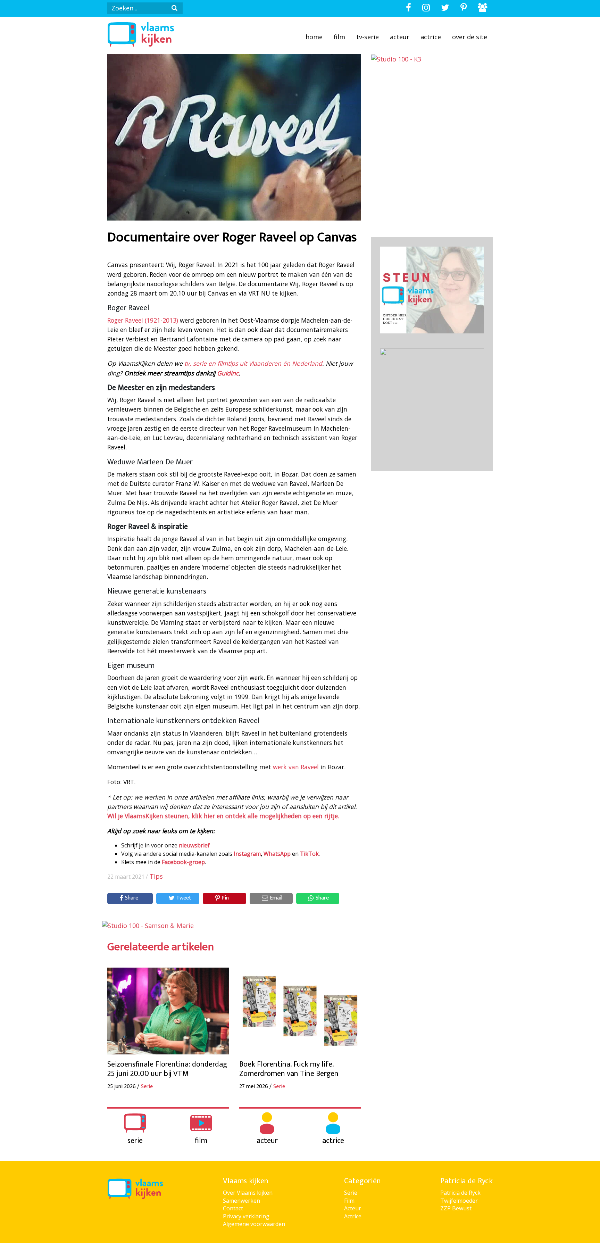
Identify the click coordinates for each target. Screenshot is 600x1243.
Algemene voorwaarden (254, 1224)
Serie (350, 1192)
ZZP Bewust (456, 1208)
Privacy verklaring (246, 1216)
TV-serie (367, 37)
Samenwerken (241, 1200)
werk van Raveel (296, 767)
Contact (233, 1208)
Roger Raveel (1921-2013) (143, 320)
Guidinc (228, 373)
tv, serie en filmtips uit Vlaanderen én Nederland (253, 363)
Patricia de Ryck (460, 1192)
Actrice (430, 37)
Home (314, 37)
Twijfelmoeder (459, 1200)
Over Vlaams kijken (248, 1192)
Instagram (247, 853)
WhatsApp (277, 853)
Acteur (399, 37)
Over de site (469, 37)
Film (339, 37)
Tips (156, 876)
